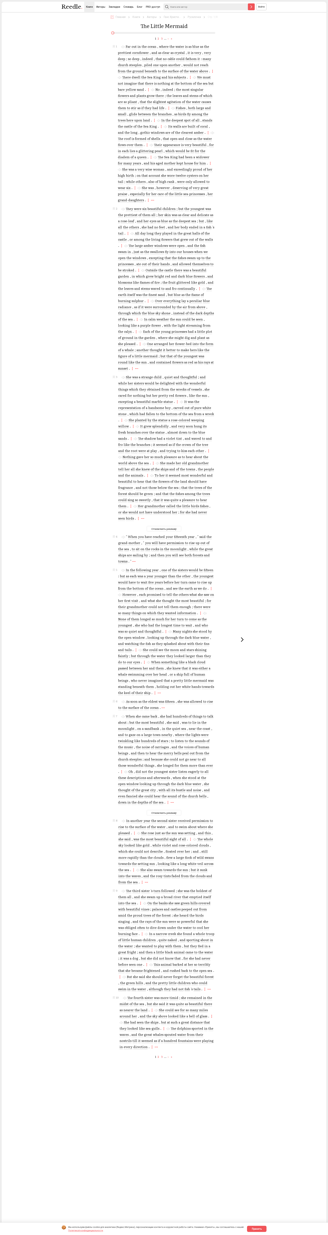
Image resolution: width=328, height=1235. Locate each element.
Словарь (129, 6)
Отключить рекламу (164, 528)
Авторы (100, 6)
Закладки (114, 6)
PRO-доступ (153, 6)
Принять (257, 1228)
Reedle (72, 6)
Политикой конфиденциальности (85, 1230)
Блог (139, 6)
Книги (89, 6)
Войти (261, 6)
